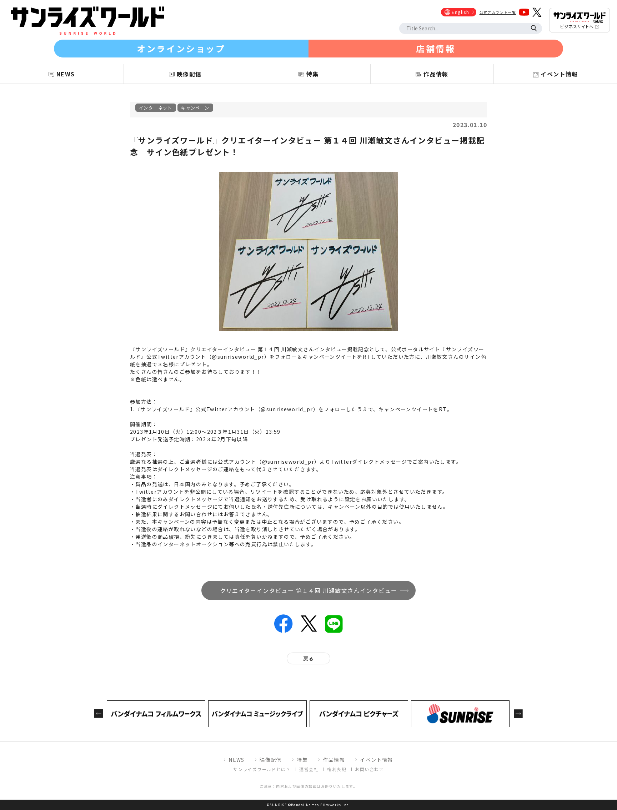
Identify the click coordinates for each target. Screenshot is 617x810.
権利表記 (336, 769)
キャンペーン (195, 108)
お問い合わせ (369, 769)
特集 (302, 759)
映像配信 (271, 759)
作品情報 (334, 759)
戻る (308, 658)
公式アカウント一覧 (498, 12)
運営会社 (308, 769)
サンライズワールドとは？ (262, 769)
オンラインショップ (181, 48)
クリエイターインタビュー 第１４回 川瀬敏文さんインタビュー (308, 590)
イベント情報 (376, 759)
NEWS (237, 759)
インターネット (155, 108)
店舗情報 (435, 48)
